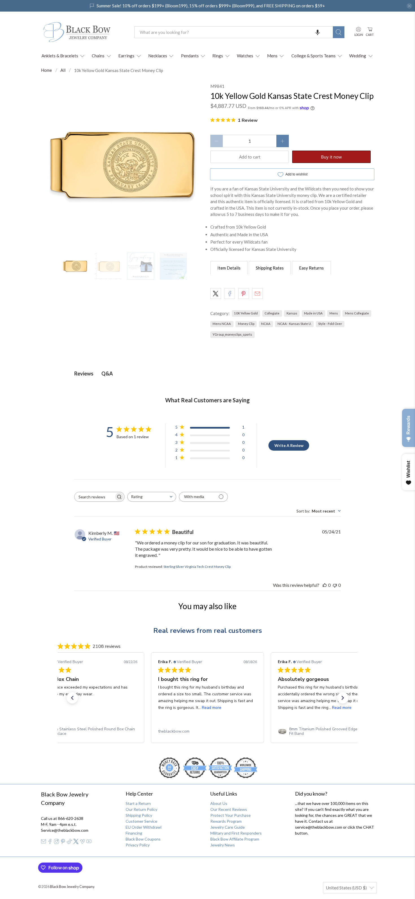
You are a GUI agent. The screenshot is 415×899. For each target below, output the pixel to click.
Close (207, 512)
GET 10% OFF (207, 492)
